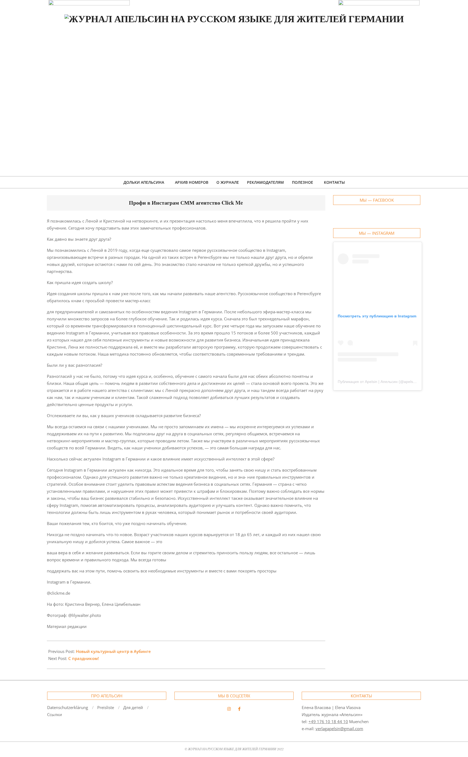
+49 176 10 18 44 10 (328, 721)
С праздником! (83, 658)
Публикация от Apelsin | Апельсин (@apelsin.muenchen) (387, 381)
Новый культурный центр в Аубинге (113, 651)
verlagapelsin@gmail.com (339, 728)
